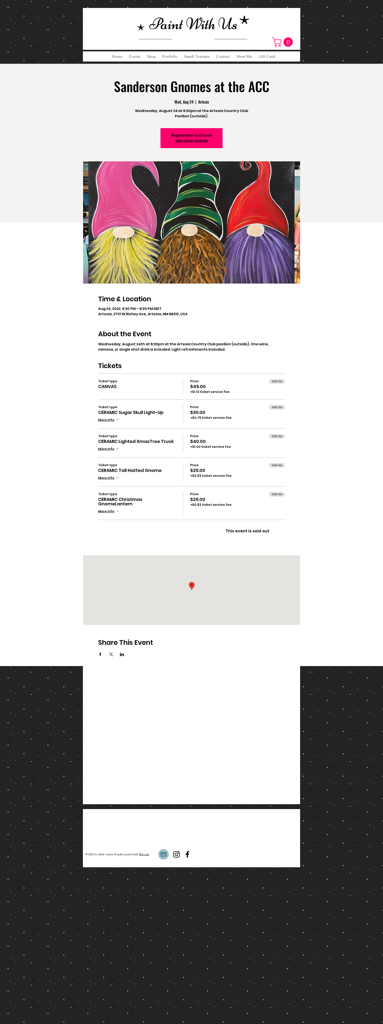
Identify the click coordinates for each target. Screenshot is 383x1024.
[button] (283, 42)
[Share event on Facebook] (100, 654)
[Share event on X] (111, 654)
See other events (191, 140)
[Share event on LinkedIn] (122, 654)
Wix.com (144, 854)
